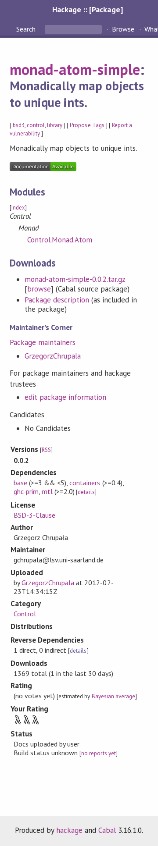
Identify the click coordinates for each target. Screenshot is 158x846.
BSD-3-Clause (34, 515)
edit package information (66, 397)
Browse (123, 29)
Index (18, 207)
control (36, 125)
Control (25, 613)
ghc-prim (26, 491)
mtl (47, 491)
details (86, 492)
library (54, 125)
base (20, 482)
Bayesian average (113, 696)
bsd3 (19, 125)
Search (26, 29)
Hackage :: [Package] (87, 9)
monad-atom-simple (75, 69)
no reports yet (98, 753)
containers (84, 482)
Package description (57, 300)
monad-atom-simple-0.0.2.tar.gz (75, 279)
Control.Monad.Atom (59, 240)
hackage (69, 830)
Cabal (107, 830)
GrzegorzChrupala (53, 356)
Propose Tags (87, 125)
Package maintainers (42, 342)
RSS (46, 450)
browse (39, 289)
